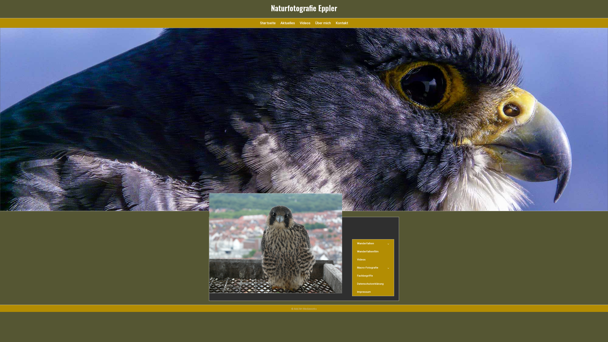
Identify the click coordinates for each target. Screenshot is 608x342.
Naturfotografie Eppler (304, 7)
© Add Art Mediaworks (304, 308)
